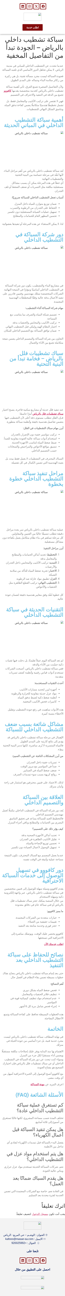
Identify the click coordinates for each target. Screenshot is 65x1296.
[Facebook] (43, 6)
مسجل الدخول (40, 1214)
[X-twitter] (36, 6)
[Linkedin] (23, 6)
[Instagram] (29, 6)
